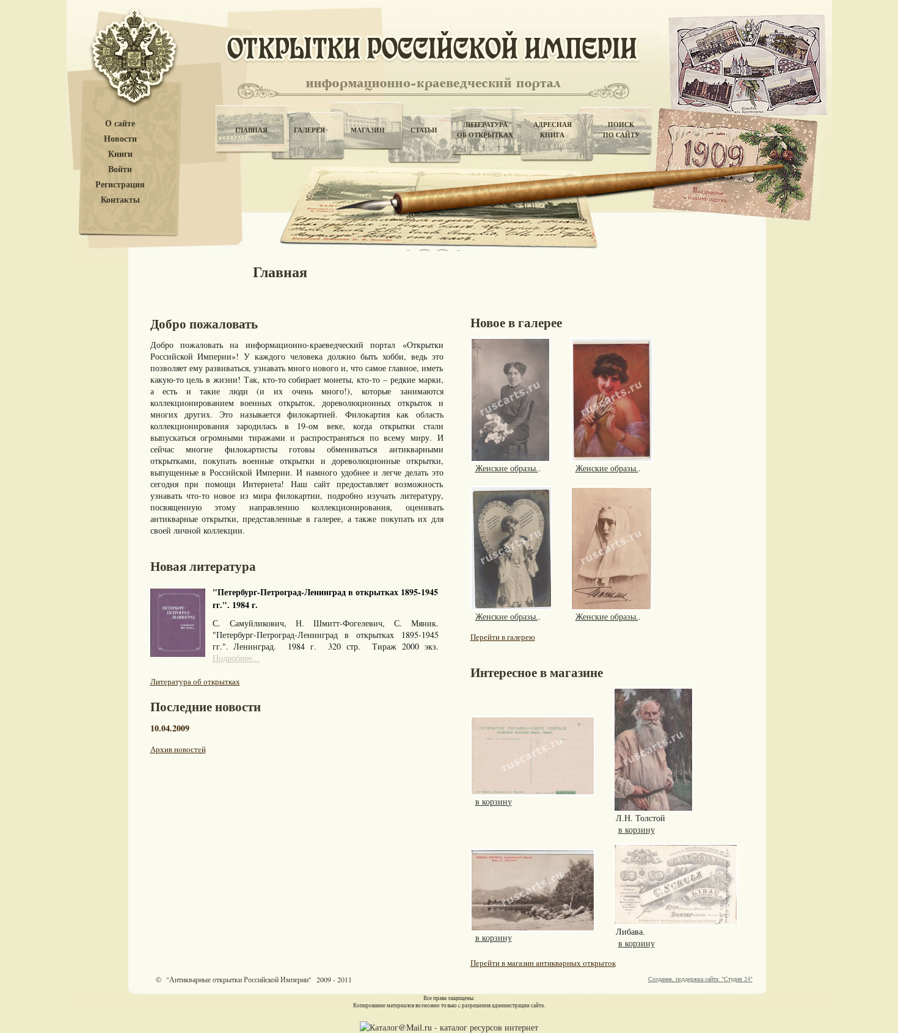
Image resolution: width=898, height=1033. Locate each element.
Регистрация (120, 184)
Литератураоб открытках (485, 130)
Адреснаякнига (552, 130)
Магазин (368, 130)
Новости (120, 138)
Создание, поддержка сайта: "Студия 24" (700, 978)
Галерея (309, 130)
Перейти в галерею (502, 636)
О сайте (120, 123)
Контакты (120, 200)
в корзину (493, 801)
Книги (120, 154)
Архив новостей (178, 749)
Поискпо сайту (621, 130)
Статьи (424, 130)
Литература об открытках (195, 681)
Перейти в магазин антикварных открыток (543, 962)
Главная (251, 130)
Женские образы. (506, 468)
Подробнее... (236, 658)
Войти (120, 169)
